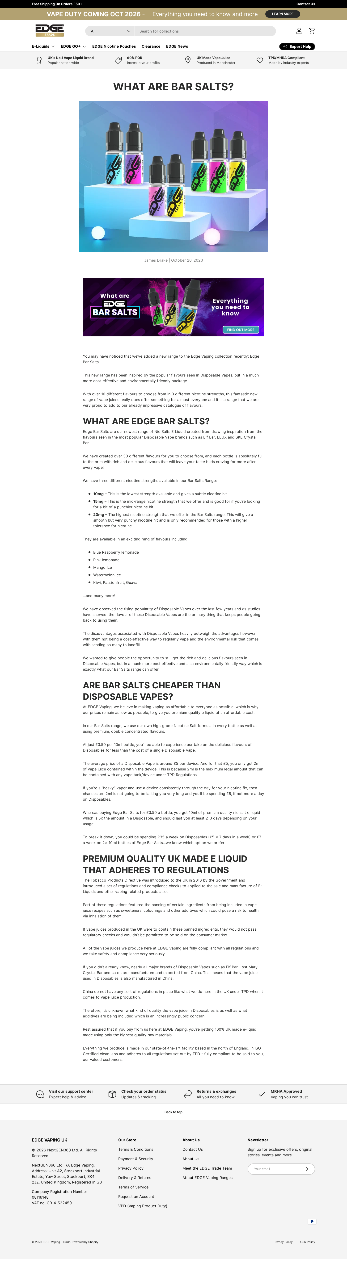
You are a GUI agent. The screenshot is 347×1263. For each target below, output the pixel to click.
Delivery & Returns (134, 1177)
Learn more (283, 14)
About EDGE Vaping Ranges (207, 1177)
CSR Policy (307, 1242)
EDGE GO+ (71, 46)
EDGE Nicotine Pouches (114, 46)
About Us (190, 1158)
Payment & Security (135, 1158)
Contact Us (305, 4)
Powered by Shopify (85, 1242)
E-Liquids (40, 46)
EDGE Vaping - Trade (56, 1242)
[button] (312, 31)
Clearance (151, 46)
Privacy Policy (131, 1168)
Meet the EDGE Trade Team (207, 1168)
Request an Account (136, 1196)
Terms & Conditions (135, 1149)
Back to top (173, 1112)
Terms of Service (133, 1187)
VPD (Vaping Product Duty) (142, 1206)
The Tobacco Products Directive (112, 880)
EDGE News (177, 46)
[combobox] (180, 31)
